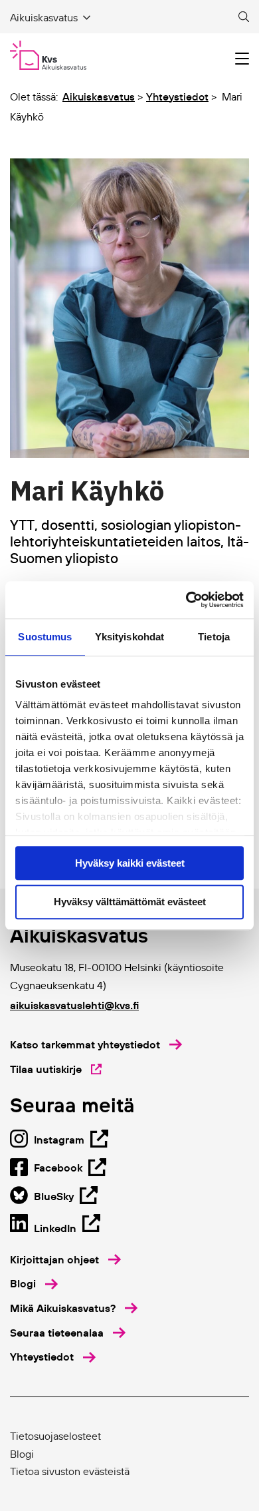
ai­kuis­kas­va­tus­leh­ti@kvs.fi (74, 1005)
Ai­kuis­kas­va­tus (98, 96)
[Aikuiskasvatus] (48, 55)
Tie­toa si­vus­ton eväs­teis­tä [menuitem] (70, 1471)
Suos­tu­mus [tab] (45, 636)
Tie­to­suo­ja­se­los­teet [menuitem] (55, 1435)
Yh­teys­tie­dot (177, 96)
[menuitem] (65, 1260)
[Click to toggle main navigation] (242, 59)
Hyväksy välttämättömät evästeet (130, 902)
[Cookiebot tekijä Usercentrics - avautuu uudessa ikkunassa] (186, 599)
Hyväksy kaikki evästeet (130, 863)
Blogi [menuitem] (22, 1453)
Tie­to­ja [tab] (214, 636)
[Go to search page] (243, 17)
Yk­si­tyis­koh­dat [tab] (129, 636)
